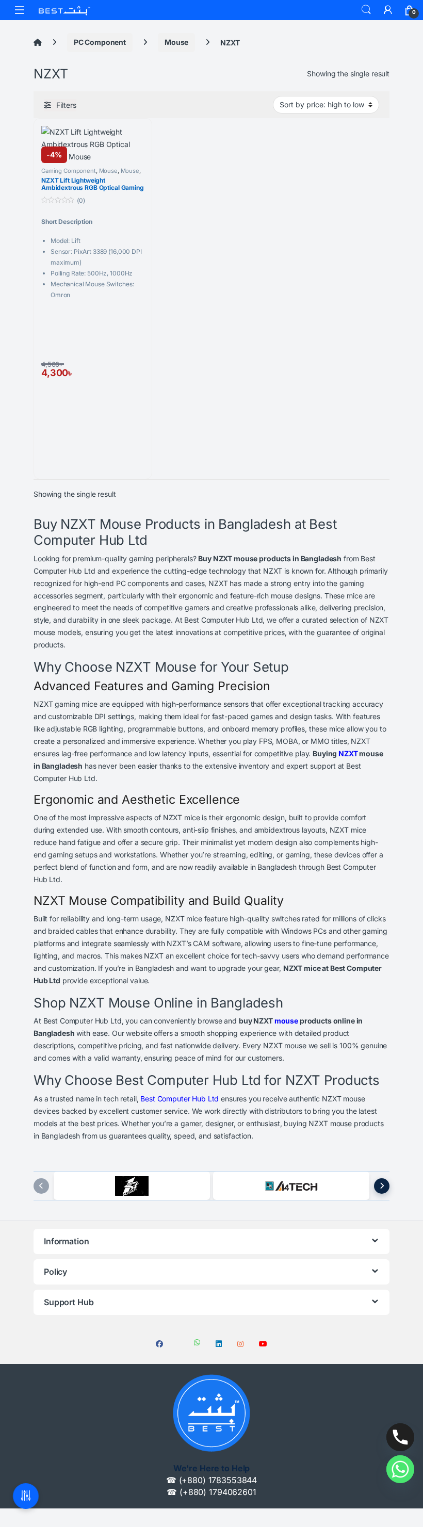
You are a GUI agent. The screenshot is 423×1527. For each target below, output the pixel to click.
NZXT (347, 753)
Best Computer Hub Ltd (179, 1098)
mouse (286, 1020)
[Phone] (400, 1437)
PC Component (100, 42)
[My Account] (388, 10)
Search (366, 9)
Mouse (176, 42)
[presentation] (41, 1186)
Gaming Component (68, 170)
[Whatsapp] (400, 1469)
